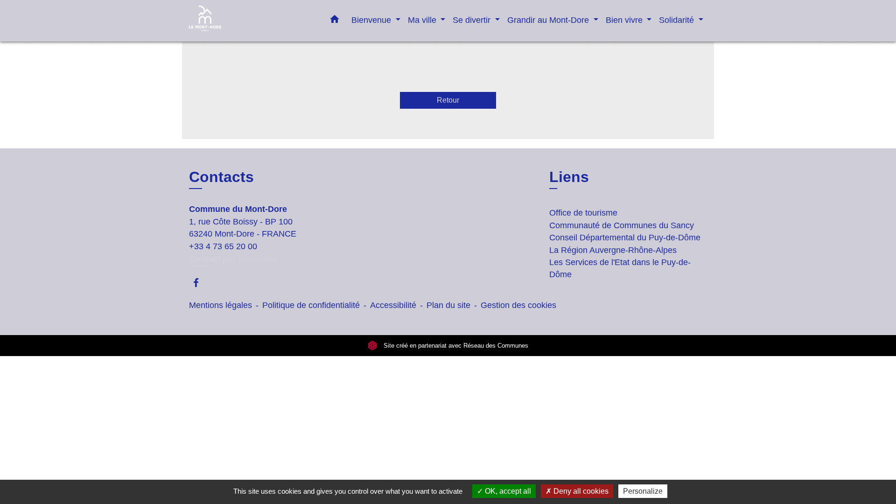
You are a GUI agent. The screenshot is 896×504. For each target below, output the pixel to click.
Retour (448, 100)
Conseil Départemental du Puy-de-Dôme (624, 237)
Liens (569, 176)
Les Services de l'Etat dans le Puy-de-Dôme (620, 268)
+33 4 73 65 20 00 (223, 246)
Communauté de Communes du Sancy (621, 225)
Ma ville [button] (423, 20)
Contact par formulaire (233, 259)
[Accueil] (247, 20)
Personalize (643, 491)
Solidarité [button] (677, 20)
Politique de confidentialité (311, 305)
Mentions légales (220, 305)
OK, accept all (507, 491)
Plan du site (448, 305)
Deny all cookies (580, 491)
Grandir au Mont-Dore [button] (549, 20)
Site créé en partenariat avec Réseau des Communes (455, 345)
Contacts (221, 176)
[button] (335, 21)
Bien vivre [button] (625, 20)
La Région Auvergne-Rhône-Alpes (613, 250)
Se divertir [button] (473, 20)
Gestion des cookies (518, 305)
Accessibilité (393, 305)
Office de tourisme (583, 212)
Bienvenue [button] (372, 20)
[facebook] (200, 282)
